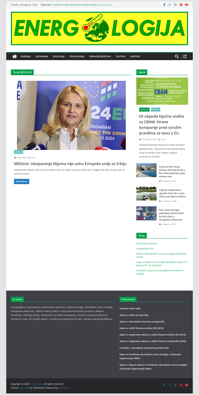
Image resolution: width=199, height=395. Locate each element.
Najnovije (144, 109)
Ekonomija (42, 56)
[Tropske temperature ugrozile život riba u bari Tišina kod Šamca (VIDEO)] (146, 195)
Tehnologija (76, 56)
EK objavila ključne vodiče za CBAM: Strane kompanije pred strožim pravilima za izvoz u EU (161, 124)
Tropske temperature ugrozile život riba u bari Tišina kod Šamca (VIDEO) (172, 193)
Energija (26, 56)
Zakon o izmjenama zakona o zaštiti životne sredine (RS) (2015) (153, 334)
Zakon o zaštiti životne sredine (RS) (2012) (142, 328)
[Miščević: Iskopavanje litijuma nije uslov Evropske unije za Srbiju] (71, 115)
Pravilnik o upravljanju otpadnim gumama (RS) (144, 347)
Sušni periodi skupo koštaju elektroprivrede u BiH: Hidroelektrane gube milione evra (172, 171)
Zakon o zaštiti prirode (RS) (134, 315)
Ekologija (59, 56)
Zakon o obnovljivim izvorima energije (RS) (142, 321)
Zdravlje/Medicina (100, 56)
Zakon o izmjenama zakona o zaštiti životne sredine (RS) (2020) (153, 341)
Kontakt (135, 56)
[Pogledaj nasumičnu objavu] (184, 56)
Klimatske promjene (146, 243)
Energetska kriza (144, 248)
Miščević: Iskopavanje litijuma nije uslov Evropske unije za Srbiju (70, 163)
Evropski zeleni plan (130, 308)
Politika (120, 56)
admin (33, 157)
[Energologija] (14, 56)
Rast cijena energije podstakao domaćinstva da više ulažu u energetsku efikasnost (171, 214)
